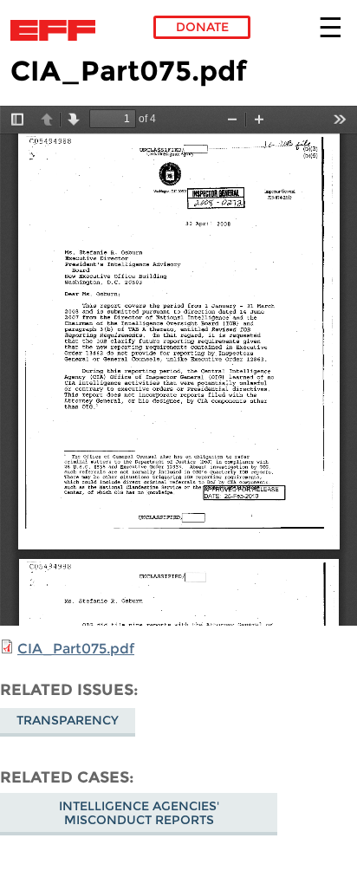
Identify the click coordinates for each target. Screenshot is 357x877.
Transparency (67, 720)
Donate (202, 27)
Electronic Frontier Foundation (57, 30)
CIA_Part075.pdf (75, 648)
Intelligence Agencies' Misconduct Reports (139, 813)
